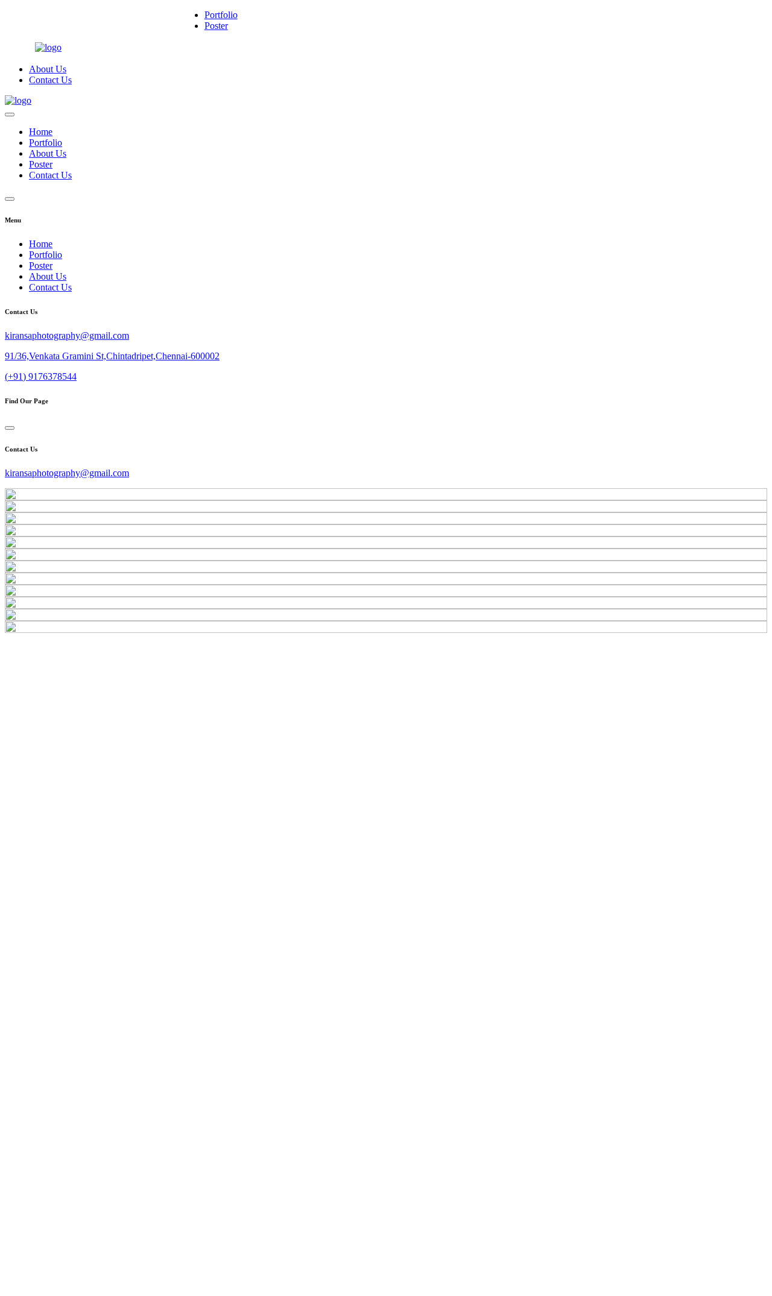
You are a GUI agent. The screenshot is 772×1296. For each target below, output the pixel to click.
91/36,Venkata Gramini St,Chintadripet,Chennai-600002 (112, 356)
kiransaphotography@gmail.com (67, 335)
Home (40, 132)
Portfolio (221, 15)
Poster (216, 25)
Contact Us (50, 80)
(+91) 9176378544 (41, 376)
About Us (47, 69)
